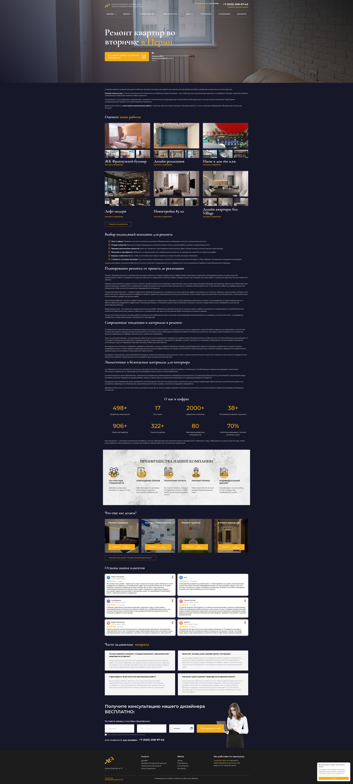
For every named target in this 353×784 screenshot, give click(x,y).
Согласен (334, 778)
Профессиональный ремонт (154, 763)
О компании (224, 14)
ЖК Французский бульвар (126, 161)
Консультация (202, 7)
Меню (180, 756)
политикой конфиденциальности (329, 775)
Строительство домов (151, 766)
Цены (188, 14)
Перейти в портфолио (118, 224)
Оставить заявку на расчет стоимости (123, 56)
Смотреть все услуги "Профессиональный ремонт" (130, 558)
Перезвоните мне (210, 728)
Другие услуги (170, 14)
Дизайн (110, 14)
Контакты (241, 14)
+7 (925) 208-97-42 (235, 4)
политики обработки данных (134, 735)
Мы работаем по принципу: (229, 756)
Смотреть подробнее (114, 164)
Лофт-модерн (115, 211)
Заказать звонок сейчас (238, 7)
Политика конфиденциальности (114, 778)
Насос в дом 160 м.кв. (219, 161)
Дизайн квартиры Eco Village (220, 211)
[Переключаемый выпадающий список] (115, 14)
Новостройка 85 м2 (169, 211)
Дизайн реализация (169, 161)
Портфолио (206, 14)
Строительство (147, 14)
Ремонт (126, 14)
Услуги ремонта (148, 769)
